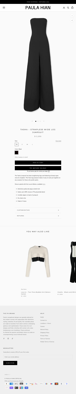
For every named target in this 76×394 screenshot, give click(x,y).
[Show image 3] (40, 121)
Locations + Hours (45, 323)
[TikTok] (12, 338)
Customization (23, 210)
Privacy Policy (44, 335)
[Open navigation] (4, 7)
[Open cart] (72, 7)
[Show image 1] (35, 121)
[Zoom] (72, 15)
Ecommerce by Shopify (16, 381)
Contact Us (43, 320)
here (44, 184)
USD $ (6, 374)
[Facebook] (4, 338)
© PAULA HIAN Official (13, 378)
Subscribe (10, 363)
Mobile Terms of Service (47, 342)
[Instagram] (8, 338)
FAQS (42, 317)
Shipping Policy (44, 332)
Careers (42, 326)
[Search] (68, 8)
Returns (20, 215)
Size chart (58, 141)
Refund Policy (44, 329)
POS (6, 381)
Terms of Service (45, 339)
